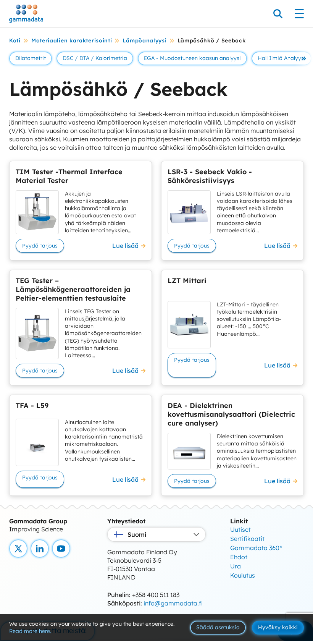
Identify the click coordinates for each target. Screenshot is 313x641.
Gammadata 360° (256, 548)
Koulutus (242, 575)
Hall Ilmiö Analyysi (281, 58)
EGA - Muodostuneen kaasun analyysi (192, 58)
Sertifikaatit (247, 538)
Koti (15, 40)
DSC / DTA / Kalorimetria (95, 58)
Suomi (136, 534)
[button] (304, 58)
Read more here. (30, 631)
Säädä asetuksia (218, 627)
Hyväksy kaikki (278, 627)
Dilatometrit (30, 58)
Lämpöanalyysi (144, 40)
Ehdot (238, 557)
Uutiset (240, 529)
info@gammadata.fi (173, 603)
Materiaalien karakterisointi (71, 40)
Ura (235, 566)
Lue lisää (125, 245)
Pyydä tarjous (40, 245)
